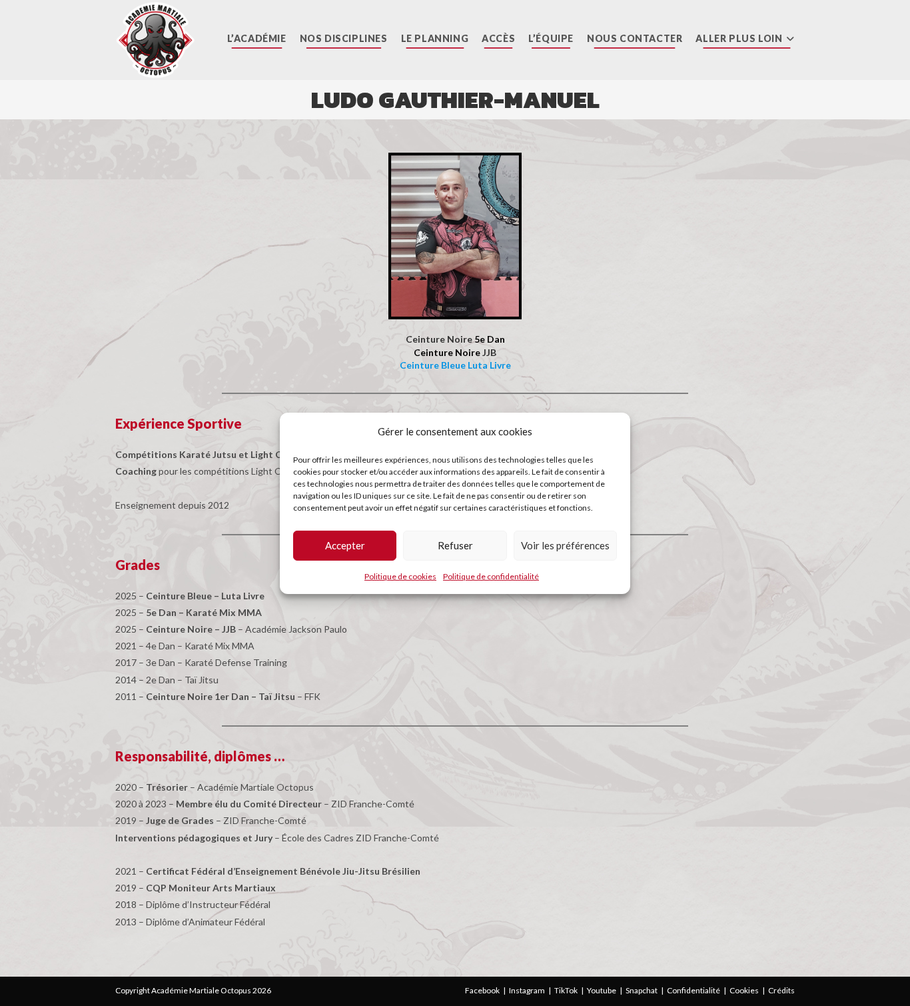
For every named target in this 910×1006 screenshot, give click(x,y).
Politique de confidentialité (491, 576)
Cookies (744, 990)
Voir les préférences (565, 545)
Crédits (781, 990)
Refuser (455, 545)
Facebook (482, 990)
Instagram (527, 990)
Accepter (345, 545)
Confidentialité (693, 990)
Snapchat (642, 990)
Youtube (601, 990)
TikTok (566, 990)
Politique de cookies (400, 576)
